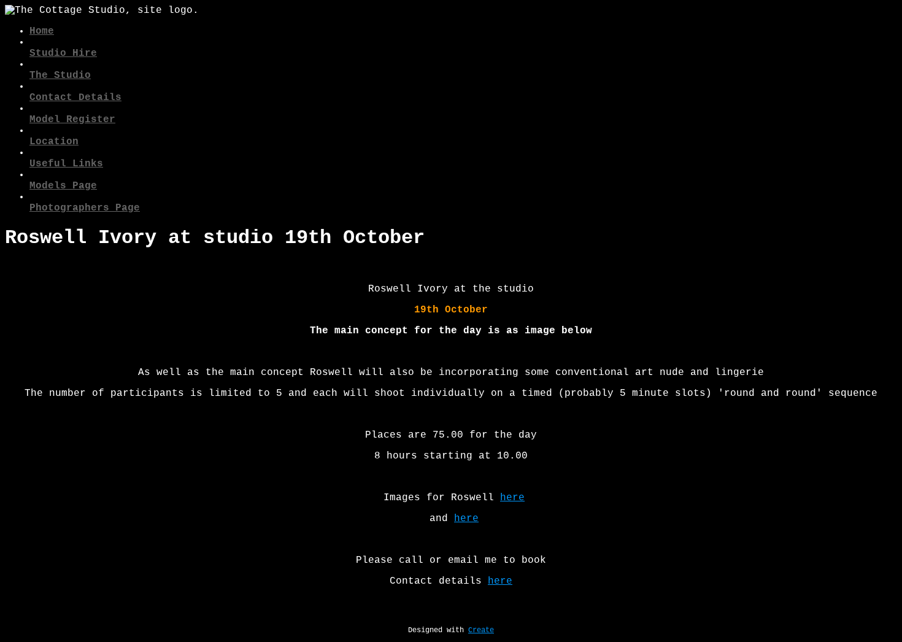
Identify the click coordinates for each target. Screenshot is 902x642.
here (512, 497)
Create (481, 630)
